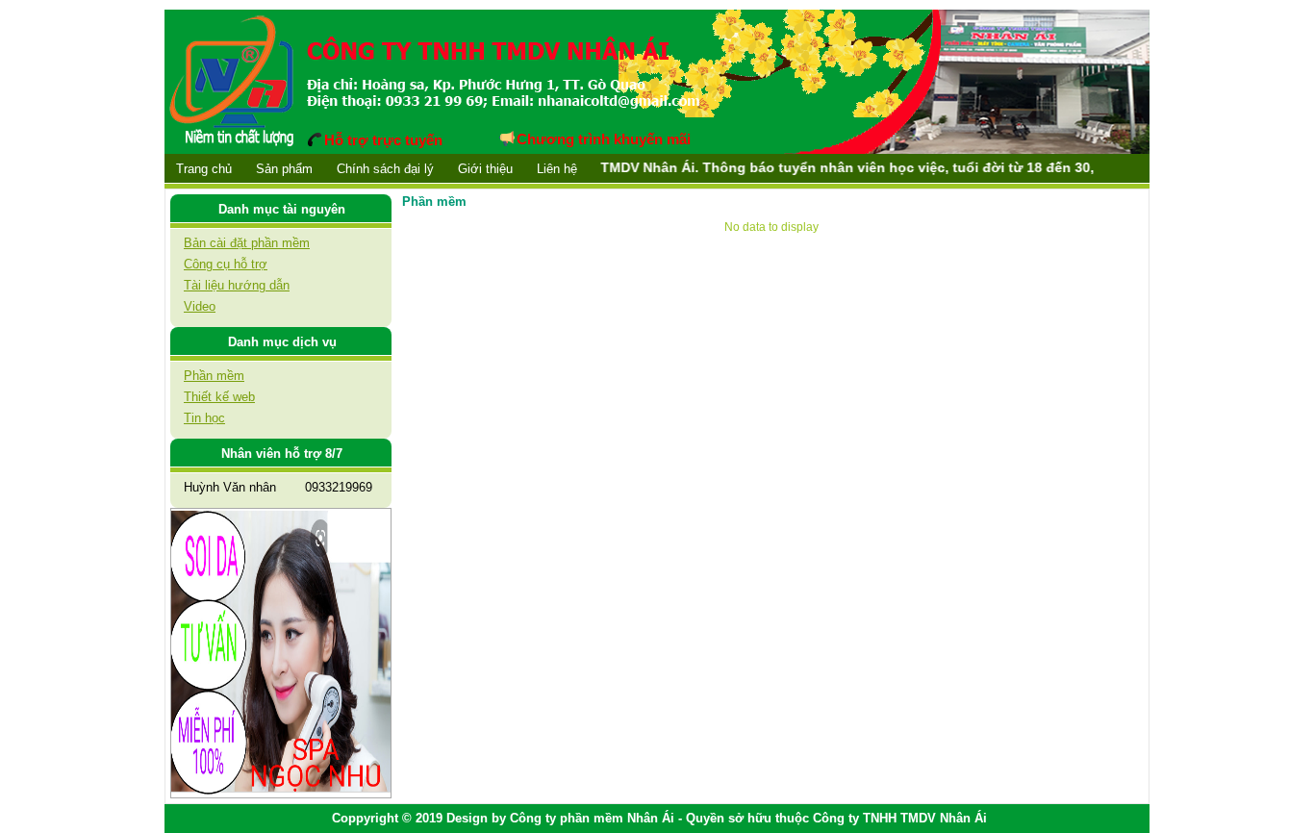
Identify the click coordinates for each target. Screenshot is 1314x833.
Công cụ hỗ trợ (225, 264)
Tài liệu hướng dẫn (237, 285)
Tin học (204, 418)
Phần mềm (214, 375)
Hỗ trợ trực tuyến (383, 140)
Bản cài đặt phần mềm (247, 243)
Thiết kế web (219, 397)
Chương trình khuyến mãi (604, 139)
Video (199, 306)
